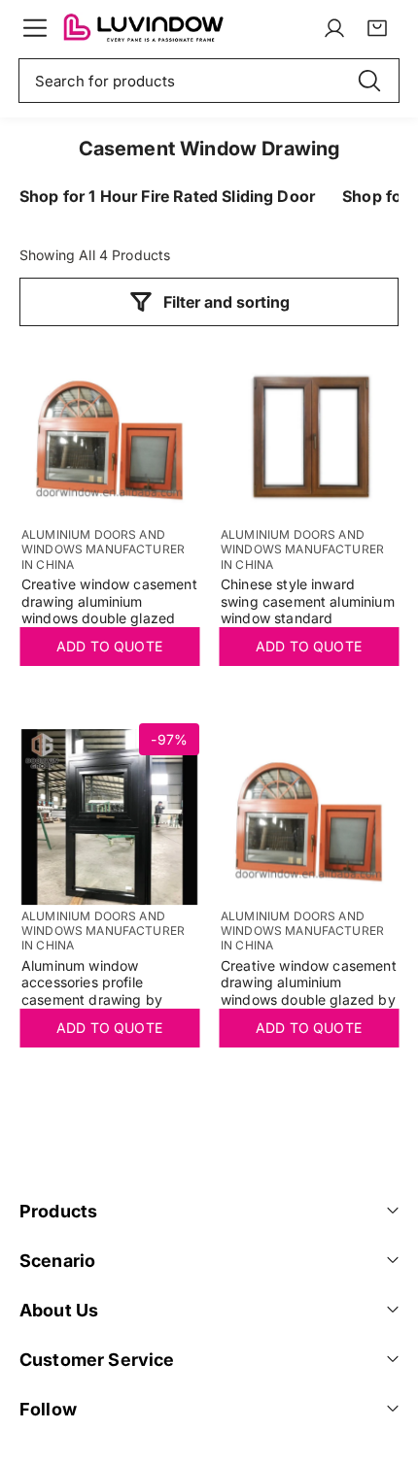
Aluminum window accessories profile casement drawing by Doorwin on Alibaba (91, 991)
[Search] (369, 80)
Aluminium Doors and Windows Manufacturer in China (103, 549)
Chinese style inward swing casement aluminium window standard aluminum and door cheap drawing (308, 610)
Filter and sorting (226, 302)
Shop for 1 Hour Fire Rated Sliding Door (167, 196)
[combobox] (209, 80)
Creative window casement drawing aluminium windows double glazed (109, 601)
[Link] (143, 28)
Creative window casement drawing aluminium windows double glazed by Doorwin (309, 991)
